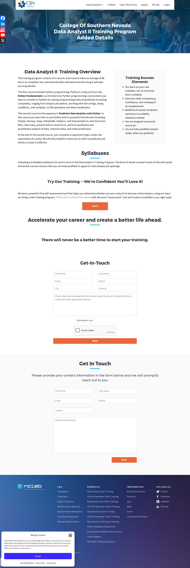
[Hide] (1, 46)
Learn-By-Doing (128, 4)
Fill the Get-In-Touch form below (73, 197)
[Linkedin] (3, 24)
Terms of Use (51, 563)
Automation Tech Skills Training (102, 501)
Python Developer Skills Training (103, 496)
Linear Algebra (94, 536)
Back (95, 206)
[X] (3, 40)
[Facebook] (3, 18)
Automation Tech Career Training (103, 521)
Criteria (111, 4)
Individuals (62, 491)
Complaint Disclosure (137, 516)
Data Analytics (94, 4)
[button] (70, 535)
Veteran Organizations (68, 521)
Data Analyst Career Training (101, 511)
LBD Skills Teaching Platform (101, 541)
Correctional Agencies (67, 516)
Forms (130, 511)
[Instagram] (3, 29)
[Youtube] (3, 35)
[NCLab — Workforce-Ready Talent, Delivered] (33, 5)
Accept (38, 556)
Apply (144, 4)
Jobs (129, 501)
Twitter (164, 491)
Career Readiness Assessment (101, 526)
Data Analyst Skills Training (100, 491)
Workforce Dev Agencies (68, 506)
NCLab (155, 4)
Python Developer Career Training (103, 516)
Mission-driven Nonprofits (70, 511)
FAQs (129, 506)
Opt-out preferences (27, 563)
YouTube (165, 506)
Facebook (165, 496)
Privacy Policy (40, 563)
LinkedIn (165, 501)
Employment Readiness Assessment (104, 531)
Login (167, 4)
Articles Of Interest (136, 491)
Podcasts (131, 496)
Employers (62, 496)
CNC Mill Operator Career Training (103, 506)
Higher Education (65, 501)
